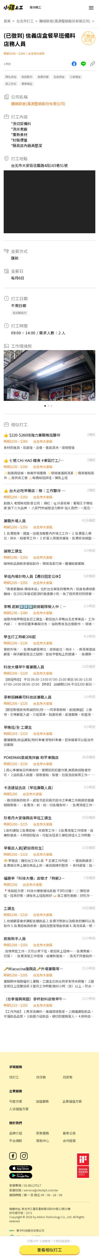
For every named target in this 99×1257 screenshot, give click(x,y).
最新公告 (69, 1133)
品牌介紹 (15, 1133)
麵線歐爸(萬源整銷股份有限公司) (64, 21)
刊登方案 (15, 1101)
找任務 (41, 1077)
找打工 (14, 1077)
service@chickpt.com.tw (41, 1190)
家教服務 (42, 1133)
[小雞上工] (13, 7)
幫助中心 (42, 1140)
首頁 (7, 21)
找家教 (68, 1077)
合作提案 (69, 1140)
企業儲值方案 (72, 1101)
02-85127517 (32, 1185)
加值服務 (42, 1101)
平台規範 (15, 1140)
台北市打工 (25, 21)
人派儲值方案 (19, 1109)
